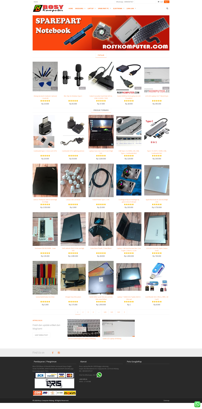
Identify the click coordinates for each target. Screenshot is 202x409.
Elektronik (117, 8)
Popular (101, 55)
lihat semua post (41, 335)
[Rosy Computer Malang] (49, 8)
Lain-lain (130, 8)
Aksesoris (79, 8)
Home (36, 2)
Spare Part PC (103, 8)
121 (112, 312)
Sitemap (166, 400)
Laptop (91, 8)
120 (105, 312)
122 (118, 312)
